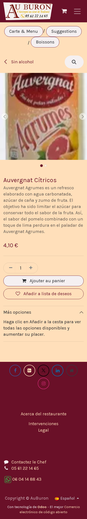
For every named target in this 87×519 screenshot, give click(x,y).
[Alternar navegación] (77, 11)
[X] (43, 370)
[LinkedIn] (57, 370)
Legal (43, 430)
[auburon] (72, 370)
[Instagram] (43, 383)
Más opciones (17, 312)
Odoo (42, 507)
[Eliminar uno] (9, 268)
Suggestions (64, 31)
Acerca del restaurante (43, 413)
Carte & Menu (23, 31)
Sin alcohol (22, 61)
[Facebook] (15, 370)
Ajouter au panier (47, 280)
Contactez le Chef (28, 462)
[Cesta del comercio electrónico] (64, 11)
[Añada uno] (32, 268)
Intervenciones (43, 423)
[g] (29, 370)
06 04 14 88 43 (26, 479)
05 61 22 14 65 (25, 468)
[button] (74, 62)
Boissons (45, 42)
